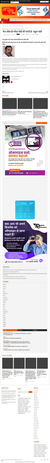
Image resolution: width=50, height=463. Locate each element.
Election (4, 291)
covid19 (4, 288)
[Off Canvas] (1, 1)
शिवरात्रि (4, 326)
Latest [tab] (5, 330)
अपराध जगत (27, 401)
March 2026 (35, 397)
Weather (4, 313)
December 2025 (36, 402)
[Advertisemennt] (33, 10)
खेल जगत (4, 317)
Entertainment (5, 293)
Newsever (28, 461)
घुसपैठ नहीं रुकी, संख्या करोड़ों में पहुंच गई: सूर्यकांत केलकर (11, 271)
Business (4, 286)
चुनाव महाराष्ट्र (20, 406)
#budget (26, 398)
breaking (4, 284)
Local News (5, 297)
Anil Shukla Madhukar (16, 76)
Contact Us (3, 459)
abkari (30, 398)
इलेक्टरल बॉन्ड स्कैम (25, 403)
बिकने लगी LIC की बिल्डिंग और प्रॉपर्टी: (7, 92)
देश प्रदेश (4, 319)
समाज (29, 411)
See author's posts (15, 78)
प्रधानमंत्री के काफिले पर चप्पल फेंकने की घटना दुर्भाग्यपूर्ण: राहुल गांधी (38, 92)
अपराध (24, 401)
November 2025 (36, 404)
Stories (4, 306)
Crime (4, 290)
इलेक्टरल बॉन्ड (20, 403)
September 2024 (36, 427)
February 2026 (36, 399)
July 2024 (35, 430)
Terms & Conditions (14, 459)
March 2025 (35, 417)
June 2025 (35, 412)
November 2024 (36, 423)
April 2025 (35, 415)
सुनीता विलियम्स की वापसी (21, 413)
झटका (24, 406)
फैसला (30, 406)
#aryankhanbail (20, 398)
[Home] (2, 22)
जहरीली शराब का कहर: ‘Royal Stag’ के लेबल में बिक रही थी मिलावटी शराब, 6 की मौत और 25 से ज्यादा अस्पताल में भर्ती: (9, 113)
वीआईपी (26, 411)
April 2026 (35, 395)
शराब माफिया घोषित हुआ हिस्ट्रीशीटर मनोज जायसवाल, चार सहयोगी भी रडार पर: (14, 276)
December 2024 (36, 422)
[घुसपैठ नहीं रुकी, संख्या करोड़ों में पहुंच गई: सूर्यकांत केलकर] (25, 103)
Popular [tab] (20, 330)
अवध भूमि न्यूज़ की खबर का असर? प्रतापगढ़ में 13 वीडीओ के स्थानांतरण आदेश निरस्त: (15, 278)
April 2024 (35, 435)
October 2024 (36, 425)
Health (4, 295)
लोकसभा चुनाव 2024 (20, 411)
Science (4, 302)
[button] (5, 22)
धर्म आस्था (4, 320)
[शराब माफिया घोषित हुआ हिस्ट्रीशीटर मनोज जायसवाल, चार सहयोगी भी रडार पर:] (42, 363)
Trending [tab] (35, 330)
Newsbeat (4, 300)
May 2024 (35, 433)
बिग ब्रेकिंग (4, 324)
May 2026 (35, 394)
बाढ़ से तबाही (26, 408)
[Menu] (5, 22)
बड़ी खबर (19, 408)
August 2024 (36, 428)
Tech (4, 308)
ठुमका (27, 406)
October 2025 (36, 405)
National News (5, 299)
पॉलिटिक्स (4, 322)
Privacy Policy (8, 459)
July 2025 (35, 410)
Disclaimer (20, 459)
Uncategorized (5, 311)
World (4, 315)
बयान (22, 408)
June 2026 (35, 392)
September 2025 (36, 407)
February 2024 (36, 438)
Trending (42, 451)
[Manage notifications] (2, 461)
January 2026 (36, 400)
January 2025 (36, 420)
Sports (4, 304)
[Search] (48, 22)
